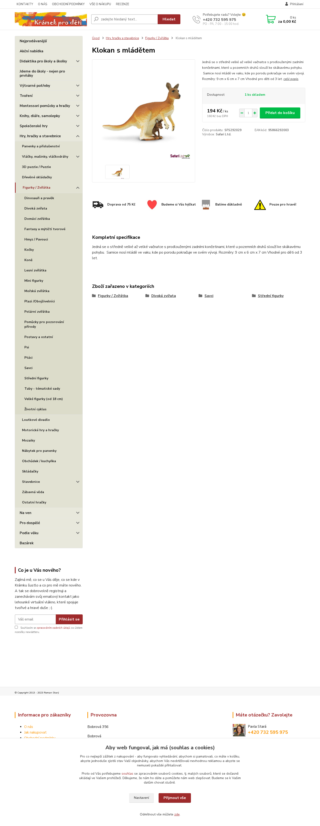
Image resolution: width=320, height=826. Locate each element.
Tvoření (26, 95)
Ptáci (28, 357)
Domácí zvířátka (37, 219)
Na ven (25, 512)
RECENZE (122, 4)
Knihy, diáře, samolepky (40, 116)
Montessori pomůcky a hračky (45, 105)
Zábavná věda (33, 492)
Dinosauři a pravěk (39, 198)
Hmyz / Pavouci (36, 239)
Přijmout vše (175, 797)
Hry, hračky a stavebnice (40, 136)
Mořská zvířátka (36, 291)
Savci (28, 368)
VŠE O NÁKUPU (100, 4)
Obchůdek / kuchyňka (39, 461)
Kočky (29, 249)
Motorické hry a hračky (40, 430)
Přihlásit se (69, 619)
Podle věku (29, 533)
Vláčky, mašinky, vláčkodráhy (45, 156)
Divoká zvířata (35, 208)
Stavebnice (31, 482)
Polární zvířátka (37, 311)
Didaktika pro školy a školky (43, 61)
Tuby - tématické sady (42, 388)
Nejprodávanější (33, 41)
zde (177, 814)
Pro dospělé (30, 523)
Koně (28, 260)
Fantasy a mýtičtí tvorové (44, 229)
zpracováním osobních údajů (53, 628)
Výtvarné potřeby (35, 85)
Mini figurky (33, 280)
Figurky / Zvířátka (36, 187)
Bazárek (26, 543)
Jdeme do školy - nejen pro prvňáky (42, 73)
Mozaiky (28, 440)
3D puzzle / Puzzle (36, 167)
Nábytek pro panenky (39, 451)
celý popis (290, 79)
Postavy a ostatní (38, 337)
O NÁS (42, 4)
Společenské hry (34, 126)
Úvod (96, 38)
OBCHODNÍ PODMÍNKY (68, 4)
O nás (28, 726)
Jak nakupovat (35, 732)
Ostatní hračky (34, 502)
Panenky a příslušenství (41, 146)
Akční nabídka (31, 51)
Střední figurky (36, 378)
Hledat (169, 19)
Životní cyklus (35, 409)
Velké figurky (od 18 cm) (43, 399)
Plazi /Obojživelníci (39, 301)
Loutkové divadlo (36, 420)
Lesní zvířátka (35, 270)
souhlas (127, 773)
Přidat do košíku (280, 112)
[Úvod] (51, 19)
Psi (26, 347)
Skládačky (30, 471)
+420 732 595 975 (219, 19)
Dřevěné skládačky (37, 177)
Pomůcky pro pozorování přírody (44, 324)
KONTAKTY (25, 4)
